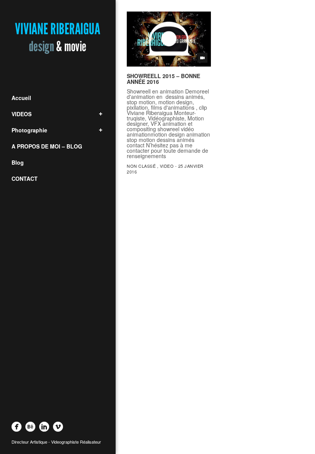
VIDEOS (22, 114)
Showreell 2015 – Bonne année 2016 (163, 78)
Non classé (141, 166)
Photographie (29, 130)
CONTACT (25, 178)
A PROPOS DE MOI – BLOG (47, 146)
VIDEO (167, 166)
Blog (18, 162)
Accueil (21, 98)
